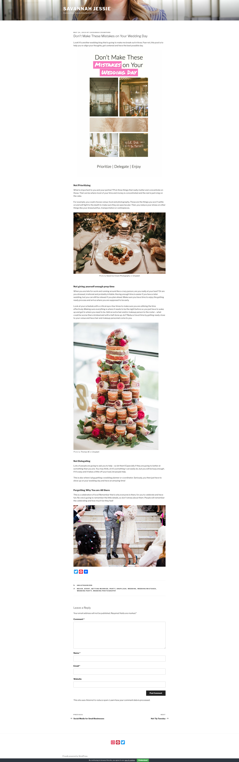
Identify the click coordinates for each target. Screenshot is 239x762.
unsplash (122, 589)
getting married (99, 589)
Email (76, 666)
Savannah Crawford (100, 32)
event (87, 589)
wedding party (84, 591)
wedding (132, 589)
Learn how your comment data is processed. (129, 700)
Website (77, 679)
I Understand (142, 760)
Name (76, 653)
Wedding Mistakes (146, 589)
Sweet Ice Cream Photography (118, 276)
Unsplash (136, 276)
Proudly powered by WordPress (75, 756)
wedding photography (104, 591)
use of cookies (130, 760)
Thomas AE (85, 452)
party (113, 589)
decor (80, 589)
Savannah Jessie (87, 8)
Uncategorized (84, 585)
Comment (79, 619)
